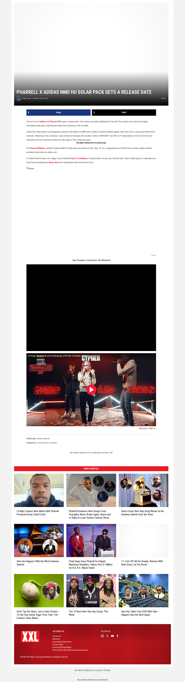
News (46, 443)
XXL (151, 428)
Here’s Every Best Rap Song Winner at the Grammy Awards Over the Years (142, 513)
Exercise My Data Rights (61, 647)
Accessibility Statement (61, 642)
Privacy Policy (57, 645)
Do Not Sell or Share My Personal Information (70, 650)
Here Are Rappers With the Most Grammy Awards (38, 563)
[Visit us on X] (108, 635)
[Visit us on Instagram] (103, 635)
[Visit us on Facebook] (118, 635)
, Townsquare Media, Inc (43, 657)
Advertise (56, 639)
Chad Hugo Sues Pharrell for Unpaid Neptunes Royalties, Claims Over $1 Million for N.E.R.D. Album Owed (91, 564)
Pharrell (53, 121)
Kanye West (54, 162)
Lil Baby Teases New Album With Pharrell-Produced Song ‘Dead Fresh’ (38, 513)
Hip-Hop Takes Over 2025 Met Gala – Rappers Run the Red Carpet (140, 613)
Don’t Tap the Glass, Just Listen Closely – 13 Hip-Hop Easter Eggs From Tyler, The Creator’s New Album (38, 614)
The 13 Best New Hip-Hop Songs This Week (88, 613)
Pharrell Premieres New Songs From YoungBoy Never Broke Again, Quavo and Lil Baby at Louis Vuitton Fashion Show (90, 514)
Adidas (43, 121)
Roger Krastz (26, 98)
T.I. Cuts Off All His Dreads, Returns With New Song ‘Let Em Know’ (142, 563)
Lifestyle (40, 443)
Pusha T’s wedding (78, 158)
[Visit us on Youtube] (113, 635)
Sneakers (53, 443)
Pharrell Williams (37, 148)
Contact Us (56, 636)
